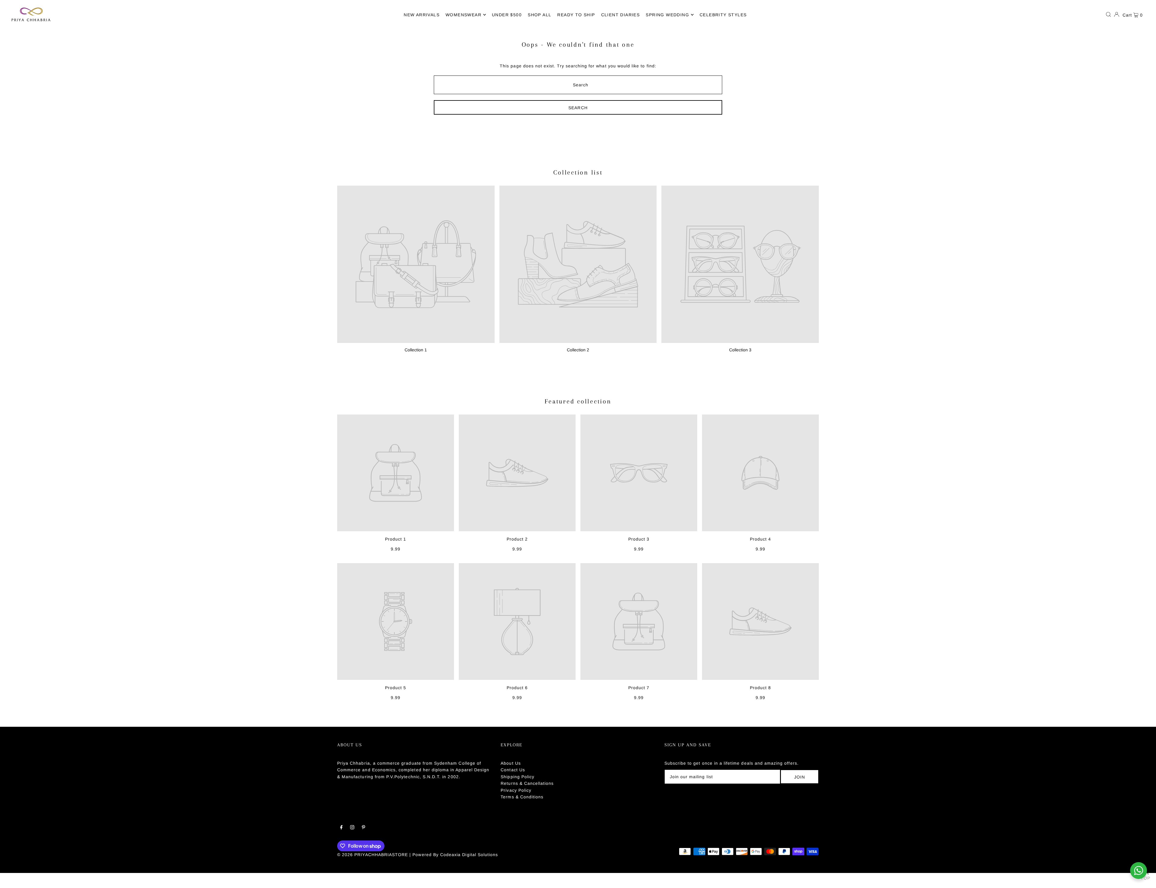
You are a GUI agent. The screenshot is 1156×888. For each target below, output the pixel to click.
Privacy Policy (516, 790)
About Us (511, 763)
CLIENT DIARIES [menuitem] (620, 14)
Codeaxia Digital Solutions (469, 854)
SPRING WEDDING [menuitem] (667, 14)
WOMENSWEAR (463, 14)
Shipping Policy (517, 776)
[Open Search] (1108, 14)
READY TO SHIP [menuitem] (576, 14)
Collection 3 (740, 349)
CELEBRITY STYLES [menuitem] (723, 14)
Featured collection (578, 401)
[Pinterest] (363, 828)
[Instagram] (352, 828)
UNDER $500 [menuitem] (507, 14)
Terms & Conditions (522, 796)
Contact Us (513, 769)
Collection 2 (578, 349)
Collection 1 (416, 349)
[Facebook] (341, 828)
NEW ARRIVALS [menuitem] (422, 14)
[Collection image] (416, 264)
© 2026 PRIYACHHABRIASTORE (372, 854)
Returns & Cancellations (527, 783)
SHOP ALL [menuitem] (539, 14)
